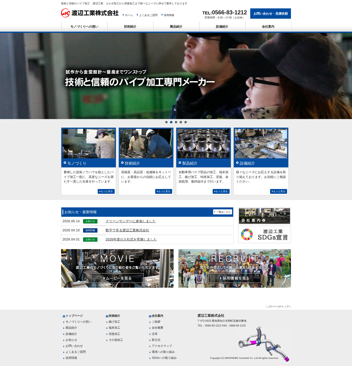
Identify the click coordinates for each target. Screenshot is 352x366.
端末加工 (114, 327)
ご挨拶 (156, 321)
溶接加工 (114, 334)
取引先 (156, 340)
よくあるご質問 (148, 15)
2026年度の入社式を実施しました (131, 239)
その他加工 (116, 340)
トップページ (74, 315)
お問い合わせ (74, 346)
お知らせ (71, 340)
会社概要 (157, 327)
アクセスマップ (162, 346)
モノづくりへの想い (84, 26)
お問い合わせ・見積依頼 (271, 13)
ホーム (129, 15)
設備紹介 (222, 26)
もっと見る (107, 191)
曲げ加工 (114, 321)
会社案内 (268, 26)
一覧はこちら (223, 212)
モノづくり (76, 163)
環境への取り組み (163, 352)
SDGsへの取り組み (164, 358)
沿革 (155, 334)
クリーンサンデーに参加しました (131, 221)
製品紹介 (176, 26)
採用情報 (169, 15)
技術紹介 (130, 26)
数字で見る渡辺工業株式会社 (127, 230)
